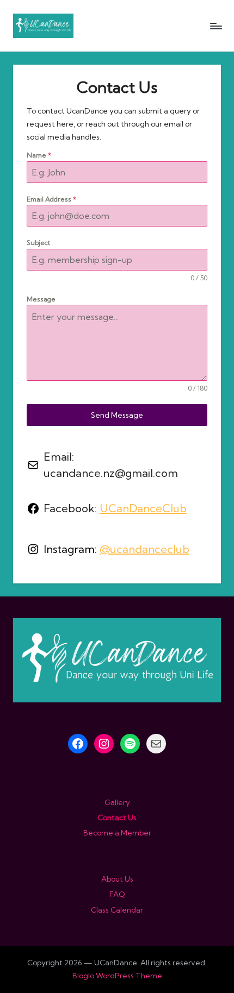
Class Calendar (117, 910)
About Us (117, 879)
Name (39, 155)
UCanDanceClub (143, 508)
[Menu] (215, 26)
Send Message (117, 415)
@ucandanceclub (144, 549)
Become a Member (117, 832)
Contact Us (117, 817)
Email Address (51, 199)
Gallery (117, 802)
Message (41, 299)
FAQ (117, 894)
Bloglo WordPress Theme (117, 975)
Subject (38, 242)
